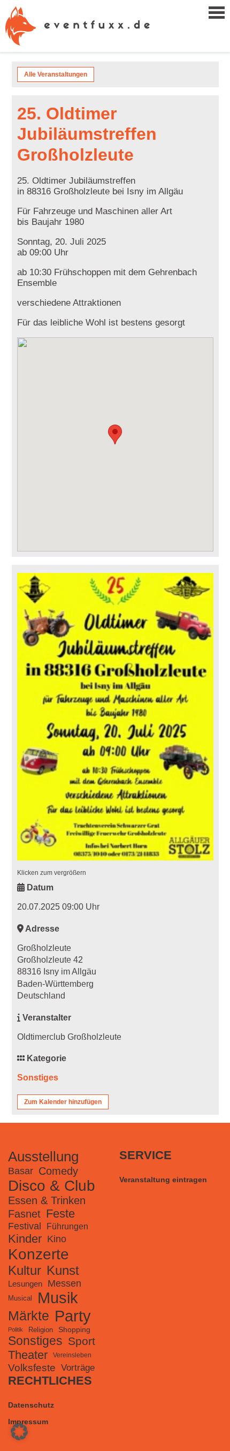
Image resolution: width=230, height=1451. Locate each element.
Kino (56, 1238)
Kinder (25, 1238)
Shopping (74, 1329)
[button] (19, 1431)
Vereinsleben (72, 1355)
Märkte (28, 1316)
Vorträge (78, 1368)
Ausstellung (43, 1156)
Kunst (63, 1270)
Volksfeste (32, 1367)
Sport (81, 1341)
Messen (64, 1283)
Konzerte (38, 1254)
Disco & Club (51, 1185)
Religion (40, 1330)
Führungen (67, 1226)
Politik (15, 1329)
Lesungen (25, 1283)
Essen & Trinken (47, 1200)
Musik (57, 1297)
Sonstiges (37, 1077)
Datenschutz (31, 1405)
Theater (28, 1355)
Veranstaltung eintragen (163, 1179)
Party (73, 1316)
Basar (20, 1171)
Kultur (24, 1270)
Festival (24, 1226)
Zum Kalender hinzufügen (63, 1102)
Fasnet (24, 1214)
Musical (20, 1298)
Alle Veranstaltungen (55, 74)
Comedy (58, 1171)
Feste (60, 1213)
